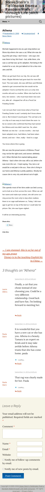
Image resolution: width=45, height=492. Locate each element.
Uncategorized (29, 33)
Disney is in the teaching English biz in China (23, 259)
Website (6, 454)
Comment (8, 426)
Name (6, 443)
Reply (19, 315)
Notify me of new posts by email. (22, 469)
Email (6, 449)
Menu (4, 21)
